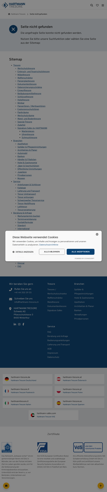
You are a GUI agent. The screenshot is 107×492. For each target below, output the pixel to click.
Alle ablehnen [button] (52, 252)
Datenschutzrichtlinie (48, 244)
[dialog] (53, 246)
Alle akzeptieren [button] (81, 252)
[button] (23, 251)
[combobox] (97, 234)
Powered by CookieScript (84, 258)
